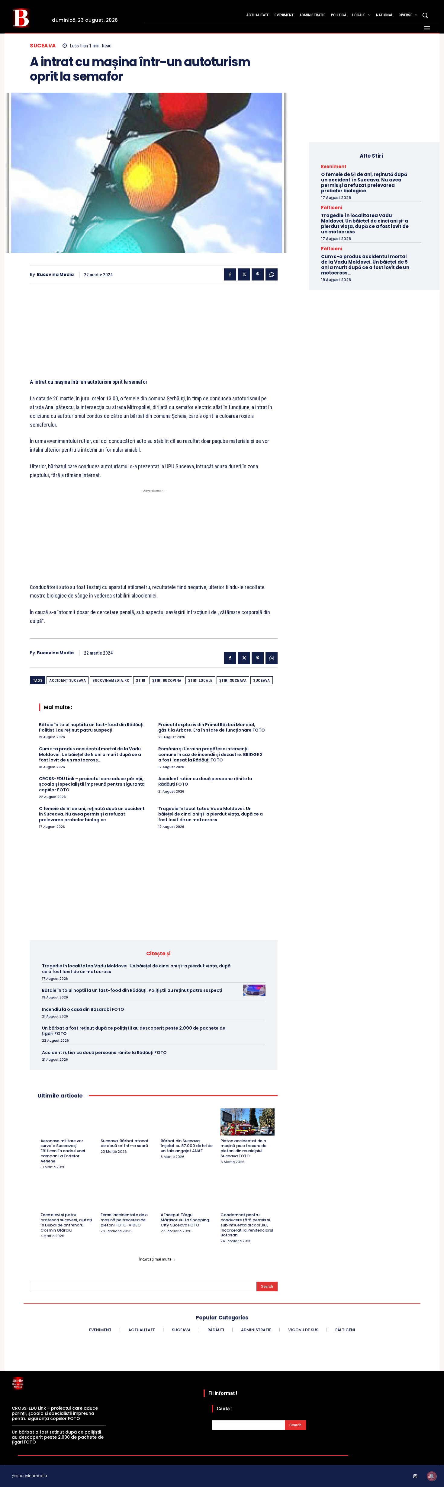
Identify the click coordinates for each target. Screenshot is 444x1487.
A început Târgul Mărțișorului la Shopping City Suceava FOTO (185, 1220)
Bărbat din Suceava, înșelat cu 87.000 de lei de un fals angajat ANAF (187, 1146)
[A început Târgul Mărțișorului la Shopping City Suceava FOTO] (188, 1196)
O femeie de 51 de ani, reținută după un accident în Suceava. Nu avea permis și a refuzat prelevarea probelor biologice (92, 814)
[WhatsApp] (271, 274)
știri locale (200, 680)
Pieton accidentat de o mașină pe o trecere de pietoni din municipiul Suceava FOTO (243, 1148)
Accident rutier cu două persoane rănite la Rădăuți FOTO (205, 781)
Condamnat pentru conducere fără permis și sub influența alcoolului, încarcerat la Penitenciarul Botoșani (246, 1225)
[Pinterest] (258, 274)
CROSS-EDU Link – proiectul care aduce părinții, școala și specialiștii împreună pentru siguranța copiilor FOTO (92, 784)
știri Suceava (233, 680)
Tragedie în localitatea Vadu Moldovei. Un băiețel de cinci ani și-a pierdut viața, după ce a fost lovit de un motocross (210, 814)
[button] (425, 15)
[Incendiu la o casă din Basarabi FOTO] (254, 1009)
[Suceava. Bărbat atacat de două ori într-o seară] (128, 1121)
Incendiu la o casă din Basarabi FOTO (83, 1009)
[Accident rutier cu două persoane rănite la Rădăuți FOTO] (254, 1052)
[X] (244, 274)
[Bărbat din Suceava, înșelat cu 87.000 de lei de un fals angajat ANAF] (188, 1121)
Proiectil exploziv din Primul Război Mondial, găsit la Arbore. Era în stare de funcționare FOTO (211, 727)
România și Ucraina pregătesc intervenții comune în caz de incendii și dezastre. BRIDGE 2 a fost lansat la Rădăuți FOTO (210, 754)
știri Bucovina (167, 680)
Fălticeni (331, 207)
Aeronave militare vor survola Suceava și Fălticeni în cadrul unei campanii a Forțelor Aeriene (62, 1151)
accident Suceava (67, 680)
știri (141, 680)
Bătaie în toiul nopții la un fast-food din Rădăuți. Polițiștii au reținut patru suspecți (92, 727)
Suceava (43, 45)
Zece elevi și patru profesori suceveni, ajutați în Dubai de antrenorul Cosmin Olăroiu (66, 1222)
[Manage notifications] (431, 1476)
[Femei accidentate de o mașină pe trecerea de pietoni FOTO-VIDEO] (128, 1196)
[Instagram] (415, 1476)
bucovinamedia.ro (110, 680)
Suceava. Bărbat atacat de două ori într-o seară (125, 1143)
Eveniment (333, 166)
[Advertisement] (154, 335)
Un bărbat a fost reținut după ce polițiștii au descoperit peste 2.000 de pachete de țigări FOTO (133, 1031)
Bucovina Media (55, 274)
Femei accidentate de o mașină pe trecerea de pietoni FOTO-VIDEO (124, 1220)
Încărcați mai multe (155, 1259)
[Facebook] (230, 274)
